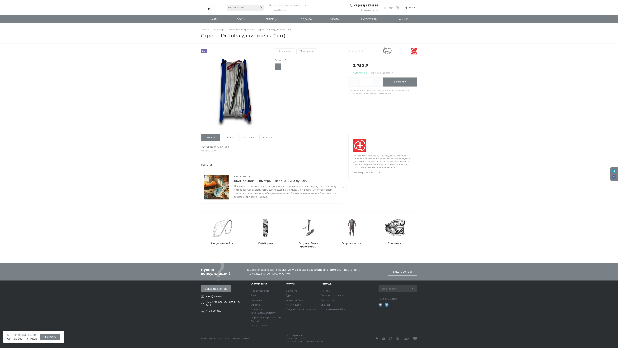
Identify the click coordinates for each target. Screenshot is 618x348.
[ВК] (614, 177)
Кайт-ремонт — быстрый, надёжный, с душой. (270, 181)
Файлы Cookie (259, 325)
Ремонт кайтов (242, 176)
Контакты (256, 300)
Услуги (290, 283)
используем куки (24, 334)
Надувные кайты (222, 243)
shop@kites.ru (279, 10)
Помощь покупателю (332, 295)
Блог (253, 295)
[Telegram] (614, 171)
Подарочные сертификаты (301, 309)
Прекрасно (49, 336)
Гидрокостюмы (352, 243)
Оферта (255, 304)
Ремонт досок (294, 304)
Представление (260, 290)
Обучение (291, 290)
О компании (259, 283)
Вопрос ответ (328, 300)
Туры (288, 295)
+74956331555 (213, 310)
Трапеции (394, 243)
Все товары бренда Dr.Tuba (367, 172)
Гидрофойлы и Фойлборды (308, 245)
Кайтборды (265, 243)
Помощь (326, 283)
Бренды (325, 304)
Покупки (325, 290)
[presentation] (343, 187)
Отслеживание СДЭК (332, 309)
